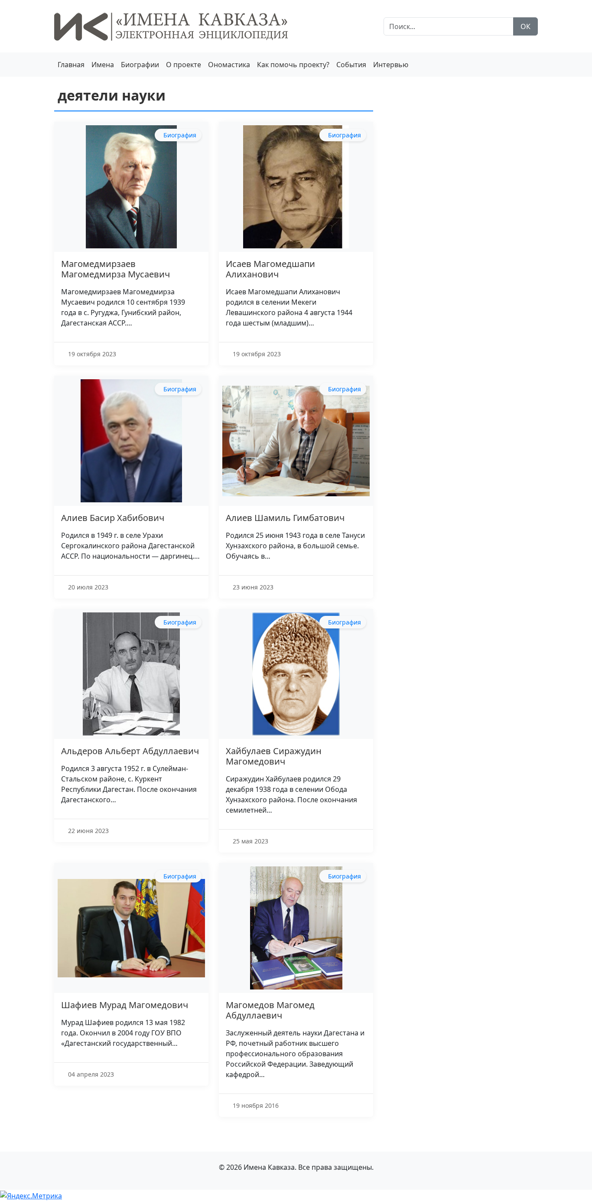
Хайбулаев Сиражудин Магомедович (274, 756)
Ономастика (229, 64)
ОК (525, 26)
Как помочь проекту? (293, 64)
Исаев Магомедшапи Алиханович (270, 269)
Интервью (390, 64)
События (351, 64)
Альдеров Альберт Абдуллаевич (130, 751)
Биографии (140, 64)
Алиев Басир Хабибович (112, 518)
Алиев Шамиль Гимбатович (285, 518)
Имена (102, 64)
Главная (71, 64)
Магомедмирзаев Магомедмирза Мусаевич (115, 269)
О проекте (183, 64)
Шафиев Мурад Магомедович (124, 1005)
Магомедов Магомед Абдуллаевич (270, 1010)
